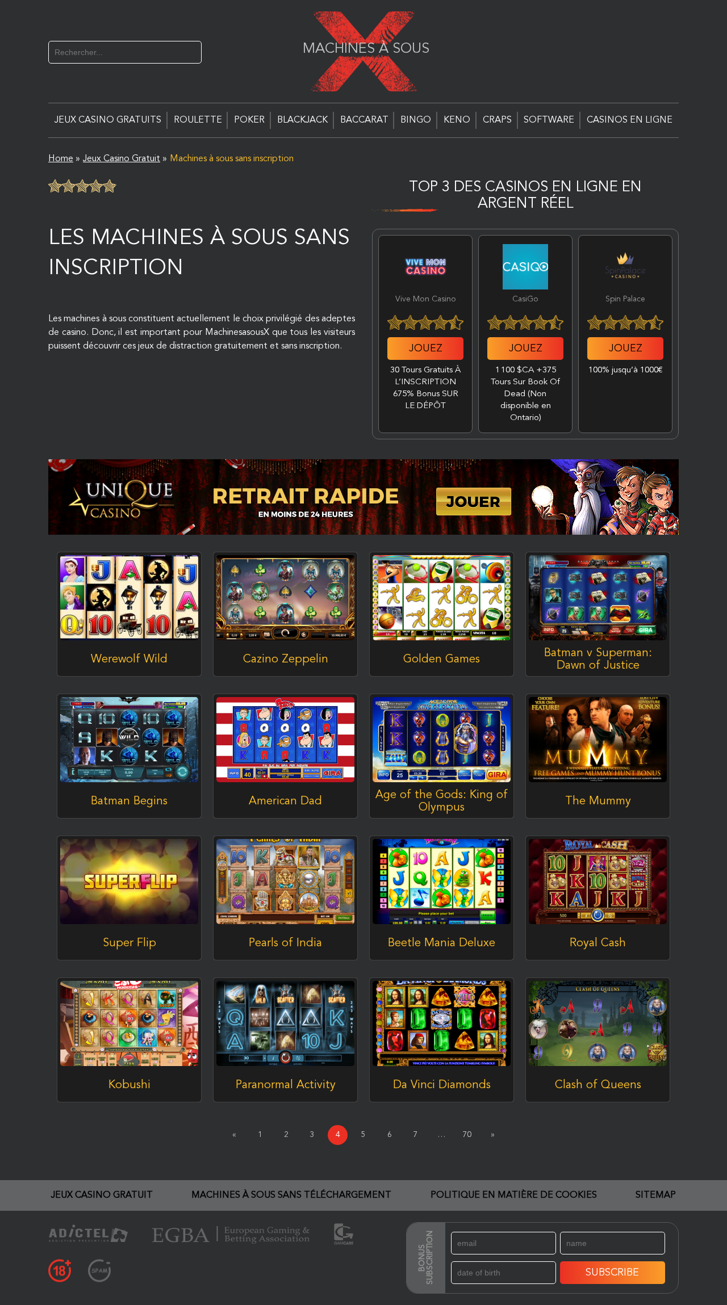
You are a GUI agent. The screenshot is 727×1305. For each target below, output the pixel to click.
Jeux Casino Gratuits (108, 120)
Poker (249, 120)
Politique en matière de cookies (514, 1195)
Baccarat (364, 120)
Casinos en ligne (629, 120)
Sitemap (656, 1195)
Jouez (425, 348)
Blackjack (302, 120)
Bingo (415, 120)
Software (549, 120)
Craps (497, 120)
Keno (457, 120)
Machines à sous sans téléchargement (291, 1195)
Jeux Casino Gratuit (102, 1195)
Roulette (198, 120)
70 (466, 1135)
